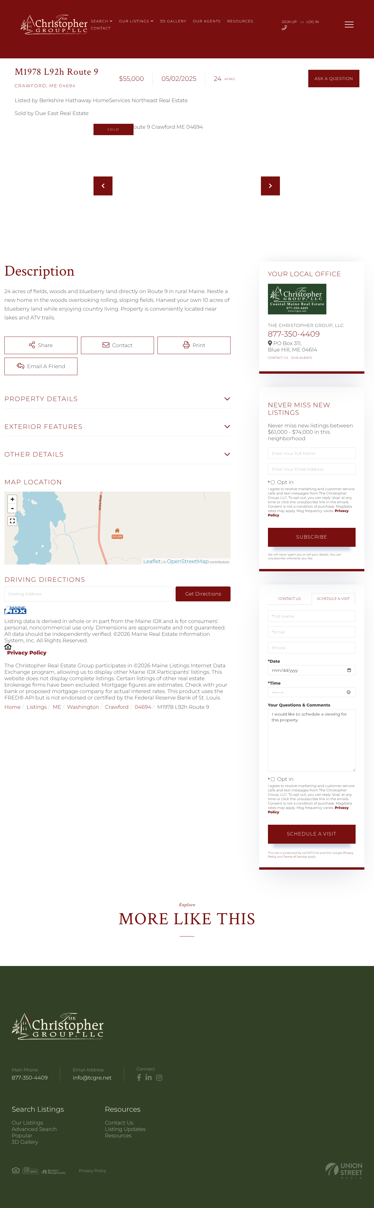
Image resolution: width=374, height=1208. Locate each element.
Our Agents (301, 358)
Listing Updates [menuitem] (125, 1129)
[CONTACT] (333, 78)
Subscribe (311, 537)
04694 (143, 707)
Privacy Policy (26, 653)
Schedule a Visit (333, 599)
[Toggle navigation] (349, 24)
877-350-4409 (294, 334)
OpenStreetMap (188, 561)
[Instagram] (159, 1078)
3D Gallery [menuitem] (173, 21)
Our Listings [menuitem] (134, 21)
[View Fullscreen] (12, 521)
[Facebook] (139, 1078)
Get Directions (203, 594)
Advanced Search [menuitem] (34, 1129)
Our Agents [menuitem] (207, 21)
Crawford (117, 707)
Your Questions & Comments (299, 705)
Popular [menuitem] (22, 1135)
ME (57, 707)
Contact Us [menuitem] (119, 1123)
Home (12, 707)
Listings (37, 707)
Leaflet (152, 561)
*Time (274, 683)
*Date (274, 661)
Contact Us (278, 358)
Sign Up (289, 22)
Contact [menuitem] (101, 28)
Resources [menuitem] (240, 21)
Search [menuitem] (99, 21)
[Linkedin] (149, 1078)
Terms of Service (295, 857)
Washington (83, 707)
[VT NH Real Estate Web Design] (343, 1171)
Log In (313, 22)
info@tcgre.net (92, 1078)
